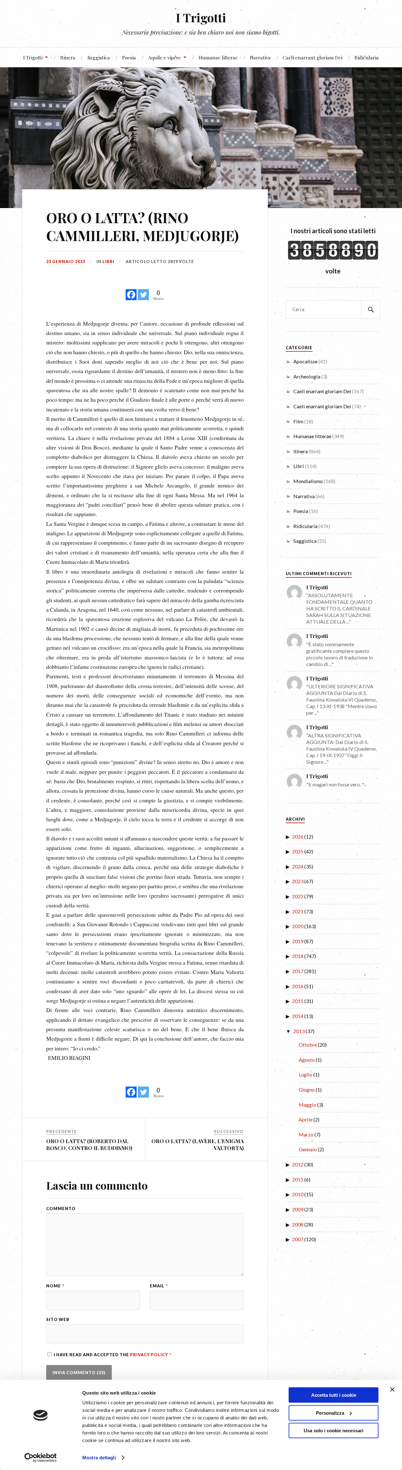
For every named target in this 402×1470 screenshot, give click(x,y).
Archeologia (306, 376)
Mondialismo (308, 481)
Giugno (307, 1090)
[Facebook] (131, 291)
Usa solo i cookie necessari (333, 1430)
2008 (297, 1224)
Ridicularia (367, 57)
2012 (297, 1164)
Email (159, 1286)
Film (298, 421)
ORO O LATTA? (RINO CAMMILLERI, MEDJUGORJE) (142, 226)
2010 (297, 1194)
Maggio (307, 1105)
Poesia (129, 57)
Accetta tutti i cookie (333, 1395)
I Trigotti (201, 17)
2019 (297, 941)
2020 (297, 926)
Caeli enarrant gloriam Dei (312, 57)
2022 (297, 896)
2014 (297, 1016)
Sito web (57, 1320)
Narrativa (260, 57)
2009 (297, 1209)
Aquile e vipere (164, 57)
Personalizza (330, 1412)
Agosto (307, 1060)
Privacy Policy (149, 1354)
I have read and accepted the (112, 1354)
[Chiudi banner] (392, 1389)
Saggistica (99, 57)
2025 (297, 851)
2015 (297, 1001)
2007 (297, 1239)
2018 (297, 956)
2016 (297, 986)
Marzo (306, 1134)
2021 (297, 911)
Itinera (67, 57)
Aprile (305, 1119)
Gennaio (308, 1149)
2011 (297, 1179)
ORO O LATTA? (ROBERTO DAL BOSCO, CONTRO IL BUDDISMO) (89, 1144)
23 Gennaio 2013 (65, 261)
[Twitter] (143, 291)
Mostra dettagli (99, 1457)
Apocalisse (305, 361)
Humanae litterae (218, 57)
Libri (108, 261)
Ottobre (308, 1045)
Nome (55, 1286)
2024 (297, 866)
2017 (297, 971)
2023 (297, 881)
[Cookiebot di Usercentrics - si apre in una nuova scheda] (40, 1457)
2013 (299, 1031)
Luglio (305, 1074)
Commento (61, 1209)
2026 (297, 837)
